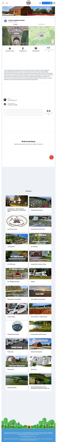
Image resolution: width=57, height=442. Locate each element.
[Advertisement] (28, 60)
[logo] (28, 2)
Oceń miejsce (36, 51)
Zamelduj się (22, 51)
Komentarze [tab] (42, 24)
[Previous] (4, 36)
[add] (51, 157)
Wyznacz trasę (10, 51)
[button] (41, 35)
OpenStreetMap (46, 44)
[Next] (26, 36)
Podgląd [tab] (15, 24)
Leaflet (40, 44)
